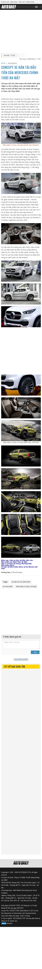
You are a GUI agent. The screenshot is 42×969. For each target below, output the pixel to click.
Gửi (35, 652)
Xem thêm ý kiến (21, 659)
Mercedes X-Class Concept (26, 586)
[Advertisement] (21, 31)
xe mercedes (8, 586)
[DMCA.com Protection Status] (7, 923)
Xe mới (6, 55)
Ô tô (13, 55)
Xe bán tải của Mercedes (21, 582)
